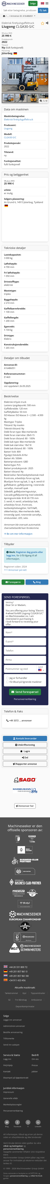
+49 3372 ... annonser (20, 720)
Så (9, 999)
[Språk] (42, 3)
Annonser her (26, 805)
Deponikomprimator (25, 1006)
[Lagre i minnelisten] (42, 23)
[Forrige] (4, 80)
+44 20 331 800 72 (18, 967)
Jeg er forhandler (18, 678)
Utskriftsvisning (26, 744)
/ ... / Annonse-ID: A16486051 (19, 16)
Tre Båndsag (21, 999)
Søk (44, 10)
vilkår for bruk (36, 1176)
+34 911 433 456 (17, 980)
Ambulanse (36, 999)
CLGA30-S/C (10, 137)
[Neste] (45, 80)
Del (26, 757)
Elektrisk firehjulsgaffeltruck (18, 119)
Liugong (8, 128)
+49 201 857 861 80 (19, 975)
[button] (47, 3)
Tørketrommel (11, 993)
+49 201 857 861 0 (18, 971)
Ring (38, 582)
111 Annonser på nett (15, 569)
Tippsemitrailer (38, 993)
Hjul (24, 993)
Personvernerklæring (25, 699)
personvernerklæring (19, 1176)
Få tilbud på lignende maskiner (26, 681)
